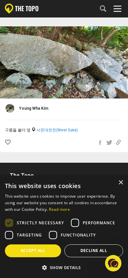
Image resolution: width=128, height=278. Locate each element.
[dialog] (64, 227)
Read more (59, 209)
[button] (64, 267)
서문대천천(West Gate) (57, 130)
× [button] (120, 182)
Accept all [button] (33, 250)
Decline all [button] (93, 250)
